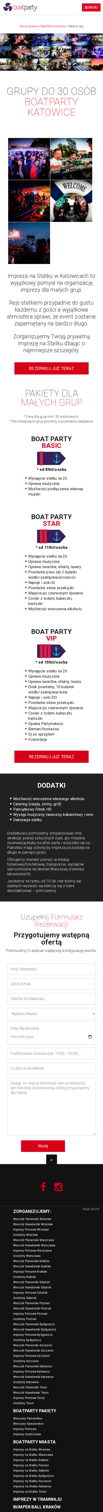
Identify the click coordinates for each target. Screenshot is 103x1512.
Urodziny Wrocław (25, 1235)
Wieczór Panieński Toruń (30, 1387)
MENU (93, 7)
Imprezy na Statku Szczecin (32, 1481)
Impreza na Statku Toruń (29, 1491)
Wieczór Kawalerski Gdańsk (32, 1287)
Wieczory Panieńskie (27, 1418)
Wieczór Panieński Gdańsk (31, 1282)
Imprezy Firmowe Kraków (30, 1271)
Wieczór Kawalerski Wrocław (33, 1224)
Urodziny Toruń (23, 1403)
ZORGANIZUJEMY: (32, 1211)
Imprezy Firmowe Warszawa (32, 1250)
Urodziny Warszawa (26, 1256)
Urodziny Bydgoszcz (27, 1340)
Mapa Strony (91, 1209)
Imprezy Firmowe (24, 1429)
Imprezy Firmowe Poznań (30, 1313)
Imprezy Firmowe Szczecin (31, 1356)
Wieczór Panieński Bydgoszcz (34, 1324)
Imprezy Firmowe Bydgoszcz (33, 1334)
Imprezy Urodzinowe (27, 1434)
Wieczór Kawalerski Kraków (32, 1266)
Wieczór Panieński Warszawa (33, 1240)
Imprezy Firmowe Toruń (29, 1398)
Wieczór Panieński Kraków (31, 1261)
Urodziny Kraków (24, 1277)
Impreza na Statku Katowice (32, 1486)
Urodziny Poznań (24, 1319)
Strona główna (28, 26)
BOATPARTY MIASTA (34, 1441)
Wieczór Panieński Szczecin (32, 1345)
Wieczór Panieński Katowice (32, 1366)
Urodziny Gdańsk (24, 1298)
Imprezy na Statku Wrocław (31, 1449)
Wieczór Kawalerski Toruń (31, 1392)
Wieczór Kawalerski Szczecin (33, 1350)
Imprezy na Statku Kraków (30, 1460)
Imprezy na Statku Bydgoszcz (33, 1476)
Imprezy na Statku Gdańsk (31, 1470)
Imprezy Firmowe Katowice (31, 1371)
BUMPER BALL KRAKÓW (37, 1506)
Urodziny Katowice (26, 1382)
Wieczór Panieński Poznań (31, 1303)
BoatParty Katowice (53, 26)
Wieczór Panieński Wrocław (32, 1219)
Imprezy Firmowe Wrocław (31, 1229)
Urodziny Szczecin (26, 1361)
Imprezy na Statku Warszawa (33, 1455)
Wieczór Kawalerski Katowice (33, 1377)
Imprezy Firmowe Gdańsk (30, 1292)
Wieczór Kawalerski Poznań (32, 1308)
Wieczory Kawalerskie (28, 1423)
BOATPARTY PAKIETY (34, 1410)
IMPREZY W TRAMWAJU (37, 1499)
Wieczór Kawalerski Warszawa (34, 1245)
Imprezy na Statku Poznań (31, 1465)
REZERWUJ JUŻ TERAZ (51, 368)
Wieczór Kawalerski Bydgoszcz (35, 1329)
